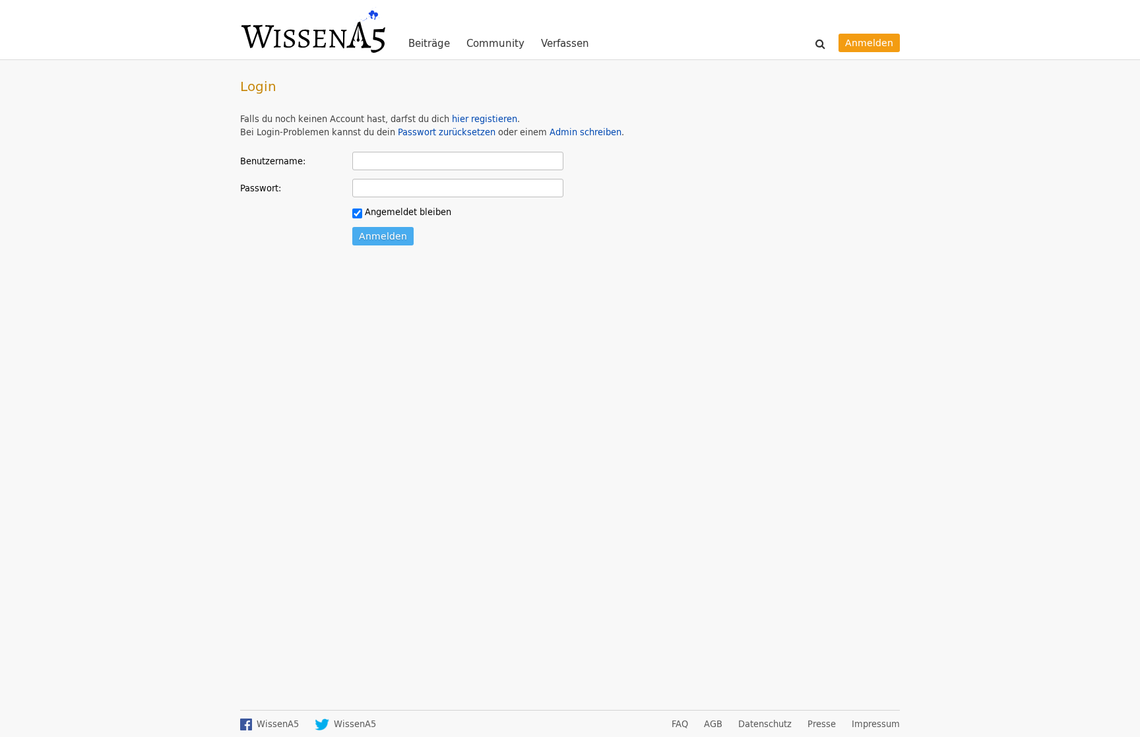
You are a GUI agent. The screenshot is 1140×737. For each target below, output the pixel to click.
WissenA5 (312, 30)
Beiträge (429, 44)
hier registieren (484, 118)
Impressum (876, 723)
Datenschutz (765, 723)
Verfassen (565, 43)
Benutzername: (272, 160)
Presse (822, 723)
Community (495, 44)
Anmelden (869, 42)
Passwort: (260, 187)
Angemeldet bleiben (406, 211)
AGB (713, 723)
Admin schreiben (585, 132)
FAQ (680, 723)
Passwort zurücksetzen (446, 132)
